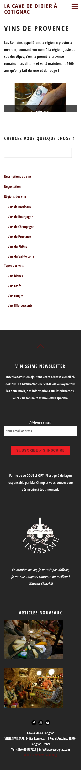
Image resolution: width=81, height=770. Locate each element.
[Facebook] (33, 722)
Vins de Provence (19, 236)
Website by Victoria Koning (40, 755)
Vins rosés (14, 285)
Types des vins (14, 265)
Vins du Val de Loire (21, 256)
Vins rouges (15, 295)
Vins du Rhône (17, 246)
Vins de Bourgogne (20, 216)
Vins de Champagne (21, 226)
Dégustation (12, 186)
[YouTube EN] (40, 722)
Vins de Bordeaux (19, 206)
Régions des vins (15, 196)
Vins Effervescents (20, 305)
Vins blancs (15, 276)
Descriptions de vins (17, 176)
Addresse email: (40, 422)
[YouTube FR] (47, 722)
